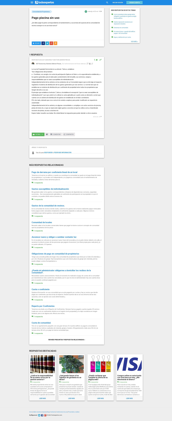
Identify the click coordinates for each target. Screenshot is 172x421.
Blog (48, 412)
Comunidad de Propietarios (41, 11)
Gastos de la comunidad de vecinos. (48, 205)
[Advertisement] (66, 32)
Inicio (30, 412)
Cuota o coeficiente (40, 289)
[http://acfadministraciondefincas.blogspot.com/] (87, 63)
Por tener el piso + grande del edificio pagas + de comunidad (124, 32)
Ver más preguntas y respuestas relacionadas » (66, 340)
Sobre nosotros (37, 412)
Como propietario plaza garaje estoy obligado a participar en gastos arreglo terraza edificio (125, 16)
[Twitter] (39, 415)
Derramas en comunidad (121, 27)
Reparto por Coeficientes (43, 306)
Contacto (52, 412)
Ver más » (134, 41)
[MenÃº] (32, 2)
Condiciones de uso (61, 412)
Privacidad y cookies (73, 412)
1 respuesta (38, 183)
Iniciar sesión (118, 2)
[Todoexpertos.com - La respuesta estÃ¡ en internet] (44, 2)
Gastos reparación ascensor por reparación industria (123, 23)
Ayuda (44, 412)
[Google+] (45, 415)
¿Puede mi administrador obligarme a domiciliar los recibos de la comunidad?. (61, 271)
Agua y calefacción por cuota (122, 37)
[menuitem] (43, 43)
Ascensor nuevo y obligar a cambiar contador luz (54, 237)
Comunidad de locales (42, 222)
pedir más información (62, 152)
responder (48, 152)
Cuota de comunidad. (41, 323)
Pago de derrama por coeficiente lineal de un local (54, 172)
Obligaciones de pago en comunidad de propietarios (55, 254)
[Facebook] (42, 415)
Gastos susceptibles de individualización (50, 189)
